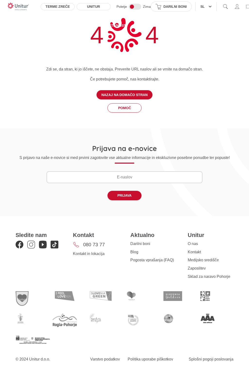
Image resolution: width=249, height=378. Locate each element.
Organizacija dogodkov (185, 25)
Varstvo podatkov (105, 359)
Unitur (93, 7)
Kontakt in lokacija (89, 254)
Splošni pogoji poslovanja (211, 359)
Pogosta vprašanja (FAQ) (152, 260)
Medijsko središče (203, 260)
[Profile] (237, 6)
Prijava (124, 195)
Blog (134, 252)
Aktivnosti (116, 25)
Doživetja (144, 25)
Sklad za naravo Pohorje (209, 276)
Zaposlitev (197, 268)
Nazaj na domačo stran (124, 95)
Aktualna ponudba (80, 25)
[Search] (225, 6)
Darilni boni (140, 244)
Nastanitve (43, 25)
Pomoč (124, 108)
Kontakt (194, 252)
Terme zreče (57, 7)
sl (202, 7)
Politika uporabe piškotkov (150, 359)
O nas (193, 244)
